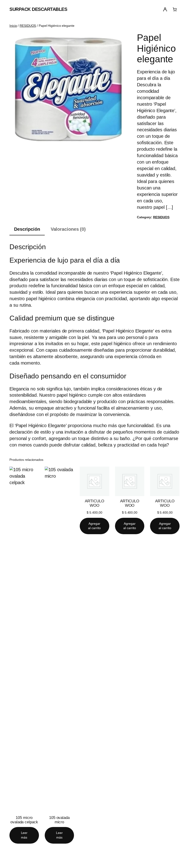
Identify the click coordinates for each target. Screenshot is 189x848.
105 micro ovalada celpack (24, 819)
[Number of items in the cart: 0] (175, 9)
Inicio (13, 25)
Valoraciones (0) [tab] (68, 229)
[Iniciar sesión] (165, 9)
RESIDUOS (28, 25)
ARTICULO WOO (94, 503)
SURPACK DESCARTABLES (38, 9)
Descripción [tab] (27, 229)
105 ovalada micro (59, 819)
